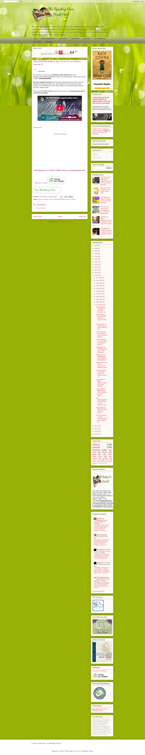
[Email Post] (61, 196)
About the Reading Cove (48, 38)
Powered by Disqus (98, 591)
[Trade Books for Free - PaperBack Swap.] (102, 710)
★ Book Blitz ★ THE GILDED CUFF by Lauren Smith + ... (101, 318)
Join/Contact (48, 42)
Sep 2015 (99, 285)
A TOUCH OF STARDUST (54, 170)
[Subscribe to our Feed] (34, 183)
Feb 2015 (99, 304)
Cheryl (51, 199)
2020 (96, 262)
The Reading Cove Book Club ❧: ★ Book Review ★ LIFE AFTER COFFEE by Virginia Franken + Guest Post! (102, 556)
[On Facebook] (45, 54)
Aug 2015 (99, 288)
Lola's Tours (96, 460)
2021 (96, 259)
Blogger (91, 751)
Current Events (75, 38)
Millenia (63, 199)
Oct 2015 (99, 283)
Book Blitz (96, 454)
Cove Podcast (63, 38)
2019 (96, 264)
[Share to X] (68, 197)
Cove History (37, 42)
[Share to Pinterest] (72, 197)
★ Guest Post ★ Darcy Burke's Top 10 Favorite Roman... (101, 334)
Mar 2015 (99, 302)
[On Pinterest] (61, 54)
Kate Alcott (57, 199)
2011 (96, 434)
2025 (96, 248)
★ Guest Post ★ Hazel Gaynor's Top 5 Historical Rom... (101, 326)
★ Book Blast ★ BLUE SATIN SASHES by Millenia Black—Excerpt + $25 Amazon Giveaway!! (101, 100)
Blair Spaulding (102, 535)
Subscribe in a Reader (41, 183)
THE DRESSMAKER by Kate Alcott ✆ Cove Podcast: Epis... (101, 401)
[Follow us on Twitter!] (51, 54)
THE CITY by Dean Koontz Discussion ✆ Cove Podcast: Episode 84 (105, 210)
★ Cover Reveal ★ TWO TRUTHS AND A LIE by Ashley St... (101, 418)
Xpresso (105, 458)
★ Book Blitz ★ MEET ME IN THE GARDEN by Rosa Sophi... (101, 392)
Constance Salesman (100, 519)
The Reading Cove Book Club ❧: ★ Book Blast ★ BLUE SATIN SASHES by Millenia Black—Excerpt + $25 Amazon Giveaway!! (102, 527)
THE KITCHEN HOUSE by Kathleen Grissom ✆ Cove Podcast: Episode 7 (106, 181)
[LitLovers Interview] (76, 54)
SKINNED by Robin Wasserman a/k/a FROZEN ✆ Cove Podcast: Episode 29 (102, 221)
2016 (96, 272)
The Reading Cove (44, 196)
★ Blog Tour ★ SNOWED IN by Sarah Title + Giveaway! (101, 349)
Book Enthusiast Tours (99, 463)
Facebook (34, 743)
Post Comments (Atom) (63, 221)
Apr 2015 (99, 299)
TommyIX (78, 751)
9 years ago (103, 530)
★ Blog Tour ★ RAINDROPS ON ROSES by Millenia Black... (101, 357)
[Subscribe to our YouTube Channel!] (66, 54)
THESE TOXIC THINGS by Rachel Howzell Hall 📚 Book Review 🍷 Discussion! (101, 130)
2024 (96, 251)
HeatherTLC (101, 549)
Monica (104, 452)
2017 (96, 270)
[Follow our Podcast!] (72, 54)
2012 (96, 431)
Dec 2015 (99, 277)
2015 (96, 275)
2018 (96, 267)
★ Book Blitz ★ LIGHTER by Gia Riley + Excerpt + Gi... (101, 309)
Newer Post (37, 216)
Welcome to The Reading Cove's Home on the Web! (106, 190)
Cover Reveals (107, 461)
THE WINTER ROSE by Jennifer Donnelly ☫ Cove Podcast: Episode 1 (106, 232)
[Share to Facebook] (70, 197)
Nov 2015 (99, 280)
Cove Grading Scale (100, 38)
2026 (96, 245)
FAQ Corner (86, 38)
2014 (96, 426)
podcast (68, 199)
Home (35, 38)
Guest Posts (96, 461)
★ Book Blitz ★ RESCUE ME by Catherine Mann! (101, 410)
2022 (96, 256)
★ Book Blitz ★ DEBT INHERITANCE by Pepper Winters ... (101, 383)
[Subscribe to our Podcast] (56, 183)
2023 (96, 253)
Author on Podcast (43, 199)
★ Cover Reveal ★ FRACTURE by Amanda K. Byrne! (101, 342)
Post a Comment (40, 208)
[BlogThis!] (66, 197)
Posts (97, 154)
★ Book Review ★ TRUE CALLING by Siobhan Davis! (101, 365)
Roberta (73, 199)
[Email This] (65, 197)
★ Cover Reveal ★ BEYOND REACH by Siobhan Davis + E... (101, 373)
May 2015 (99, 296)
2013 (96, 429)
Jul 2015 (99, 291)
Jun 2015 (99, 294)
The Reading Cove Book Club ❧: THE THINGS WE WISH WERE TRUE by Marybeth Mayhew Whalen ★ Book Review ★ (102, 584)
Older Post (82, 216)
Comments (98, 157)
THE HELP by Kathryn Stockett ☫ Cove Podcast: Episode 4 (106, 200)
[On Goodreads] (56, 54)
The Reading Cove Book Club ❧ (103, 578)
